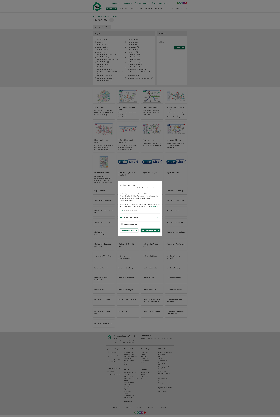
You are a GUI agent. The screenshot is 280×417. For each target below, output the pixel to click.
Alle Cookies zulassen (149, 230)
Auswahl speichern (128, 230)
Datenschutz (154, 206)
